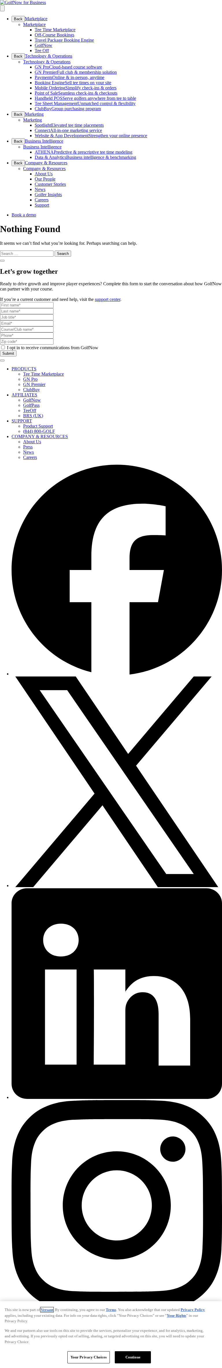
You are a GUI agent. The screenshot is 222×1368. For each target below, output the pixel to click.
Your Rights (176, 1315)
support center (107, 299)
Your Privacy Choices (89, 1357)
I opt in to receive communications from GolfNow (52, 347)
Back (18, 19)
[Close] (2, 261)
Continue (132, 1357)
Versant (47, 1310)
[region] (111, 1334)
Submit (8, 353)
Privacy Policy (193, 1310)
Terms (111, 1310)
